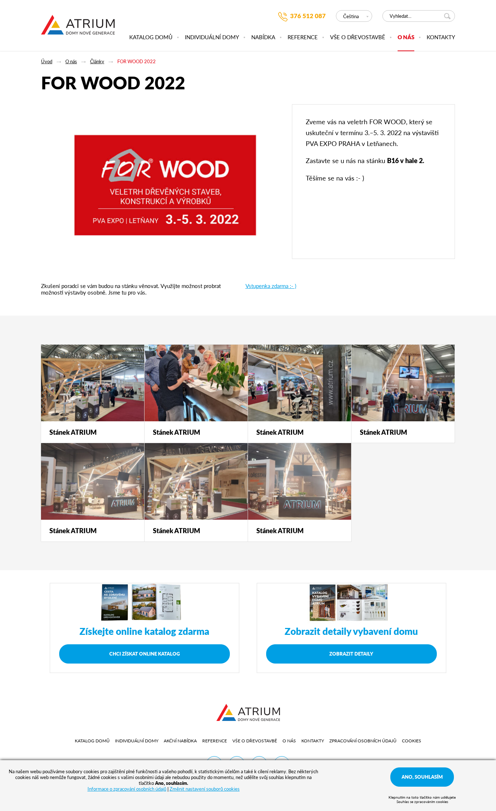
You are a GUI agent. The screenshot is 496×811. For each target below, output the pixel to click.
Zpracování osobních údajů (363, 741)
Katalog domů (150, 37)
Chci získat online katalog (144, 653)
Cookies (411, 741)
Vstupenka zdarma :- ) (270, 285)
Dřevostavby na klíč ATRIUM (78, 28)
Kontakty (441, 37)
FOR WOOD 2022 (136, 61)
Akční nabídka (180, 741)
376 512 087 (308, 16)
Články (97, 61)
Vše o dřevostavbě (357, 37)
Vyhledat (448, 16)
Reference (303, 37)
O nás (406, 37)
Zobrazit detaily (351, 653)
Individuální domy (212, 37)
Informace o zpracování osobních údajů (127, 788)
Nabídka (263, 37)
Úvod (46, 61)
